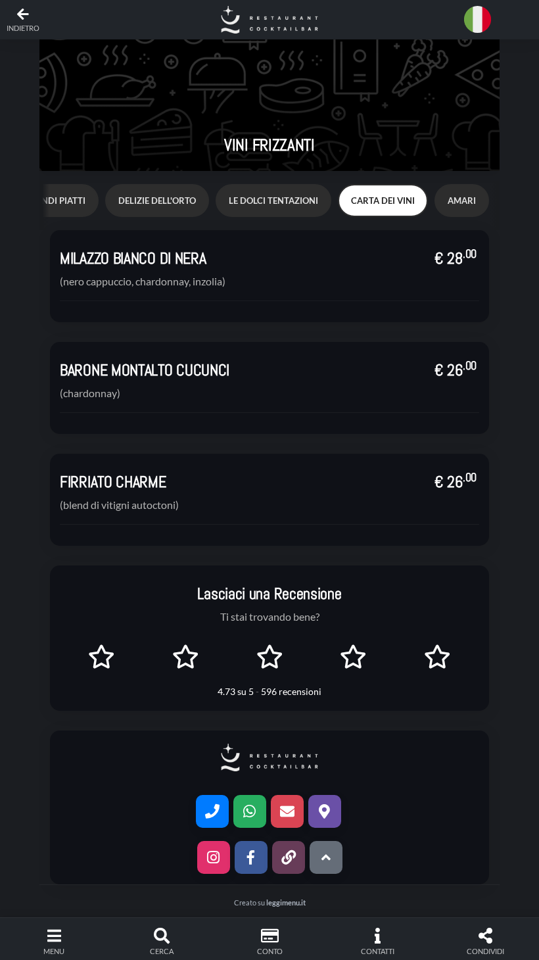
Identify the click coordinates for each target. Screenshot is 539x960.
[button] (269, 19)
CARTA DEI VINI (383, 200)
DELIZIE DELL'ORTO (157, 200)
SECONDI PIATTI (52, 200)
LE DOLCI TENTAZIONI (273, 200)
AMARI (462, 200)
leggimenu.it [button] (286, 902)
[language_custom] (480, 19)
